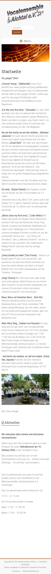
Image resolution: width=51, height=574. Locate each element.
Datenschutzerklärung (31, 571)
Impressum (16, 571)
